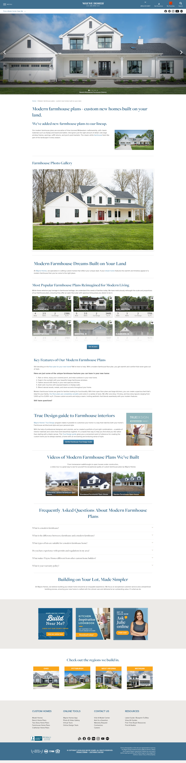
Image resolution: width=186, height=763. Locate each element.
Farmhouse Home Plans (41, 725)
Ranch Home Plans (39, 720)
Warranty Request (100, 723)
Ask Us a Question (101, 720)
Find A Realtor (130, 725)
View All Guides (131, 720)
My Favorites (170, 6)
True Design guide (69, 434)
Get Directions (158, 6)
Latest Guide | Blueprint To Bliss (137, 718)
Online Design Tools (70, 725)
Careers (97, 728)
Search (181, 6)
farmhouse (98, 135)
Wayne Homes (41, 271)
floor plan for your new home (60, 367)
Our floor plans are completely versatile (64, 394)
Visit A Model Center (102, 718)
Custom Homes (41, 711)
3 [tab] (92, 90)
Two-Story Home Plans (40, 723)
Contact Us (101, 711)
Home (34, 101)
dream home (110, 271)
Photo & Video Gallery (71, 720)
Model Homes (37, 718)
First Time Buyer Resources (135, 723)
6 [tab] (97, 90)
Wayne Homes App (70, 718)
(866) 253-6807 (146, 6)
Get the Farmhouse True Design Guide (78, 442)
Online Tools (71, 711)
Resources (132, 711)
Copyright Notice (96, 752)
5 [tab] (95, 90)
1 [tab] (89, 90)
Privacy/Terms (81, 752)
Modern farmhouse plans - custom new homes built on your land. (59, 101)
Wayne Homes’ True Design (44, 423)
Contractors (98, 725)
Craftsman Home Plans (40, 728)
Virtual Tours (68, 723)
